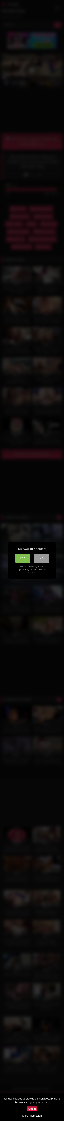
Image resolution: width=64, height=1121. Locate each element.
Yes (22, 558)
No (41, 558)
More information (32, 1115)
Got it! (32, 1108)
